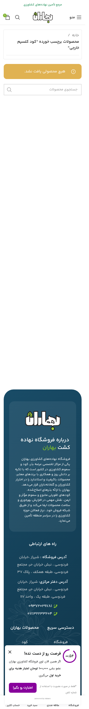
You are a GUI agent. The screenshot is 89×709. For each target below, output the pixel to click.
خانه (75, 35)
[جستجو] (17, 17)
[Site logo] (42, 17)
